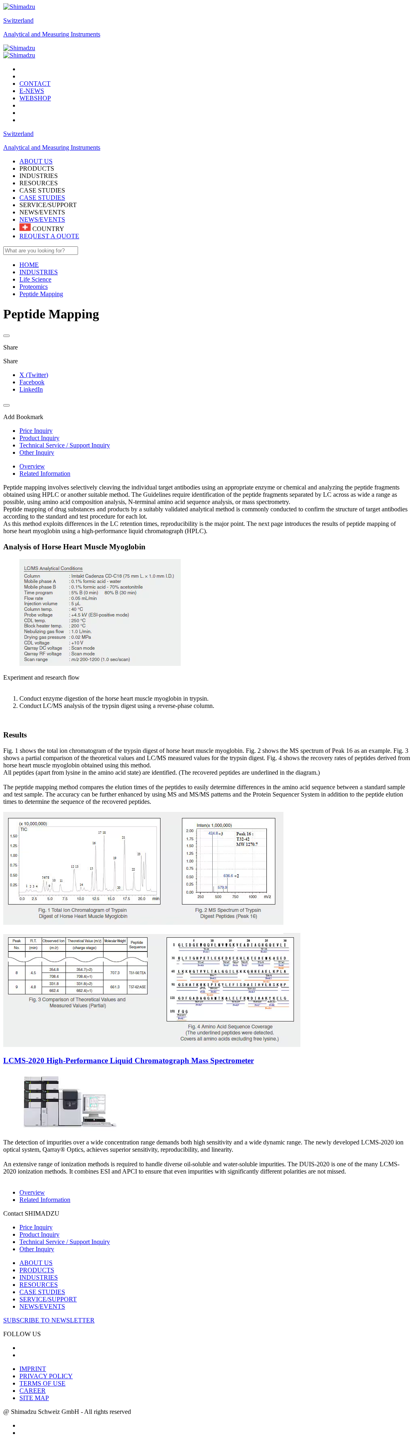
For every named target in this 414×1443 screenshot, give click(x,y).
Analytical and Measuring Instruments (51, 34)
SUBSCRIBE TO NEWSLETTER (49, 1320)
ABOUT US (36, 1262)
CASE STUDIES (42, 197)
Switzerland (18, 20)
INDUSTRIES (38, 1277)
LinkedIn (31, 389)
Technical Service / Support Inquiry (64, 1241)
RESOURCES (38, 1284)
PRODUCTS (36, 1270)
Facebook (31, 382)
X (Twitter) (33, 374)
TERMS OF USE (42, 1383)
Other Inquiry (36, 1249)
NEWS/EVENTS (42, 219)
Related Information (44, 473)
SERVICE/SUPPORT (48, 1299)
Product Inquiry (39, 1234)
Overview (32, 466)
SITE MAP (34, 1397)
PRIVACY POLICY (46, 1376)
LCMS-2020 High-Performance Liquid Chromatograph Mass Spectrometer (128, 1060)
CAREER (32, 1390)
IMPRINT (32, 1368)
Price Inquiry (36, 1227)
